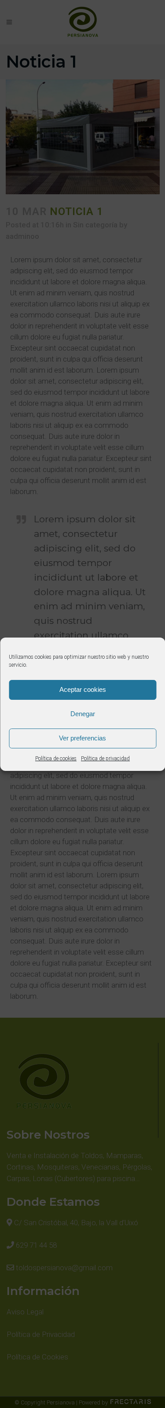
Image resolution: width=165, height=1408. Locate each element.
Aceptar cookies (82, 689)
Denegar (82, 713)
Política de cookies (56, 758)
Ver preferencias (82, 738)
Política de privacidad (105, 758)
